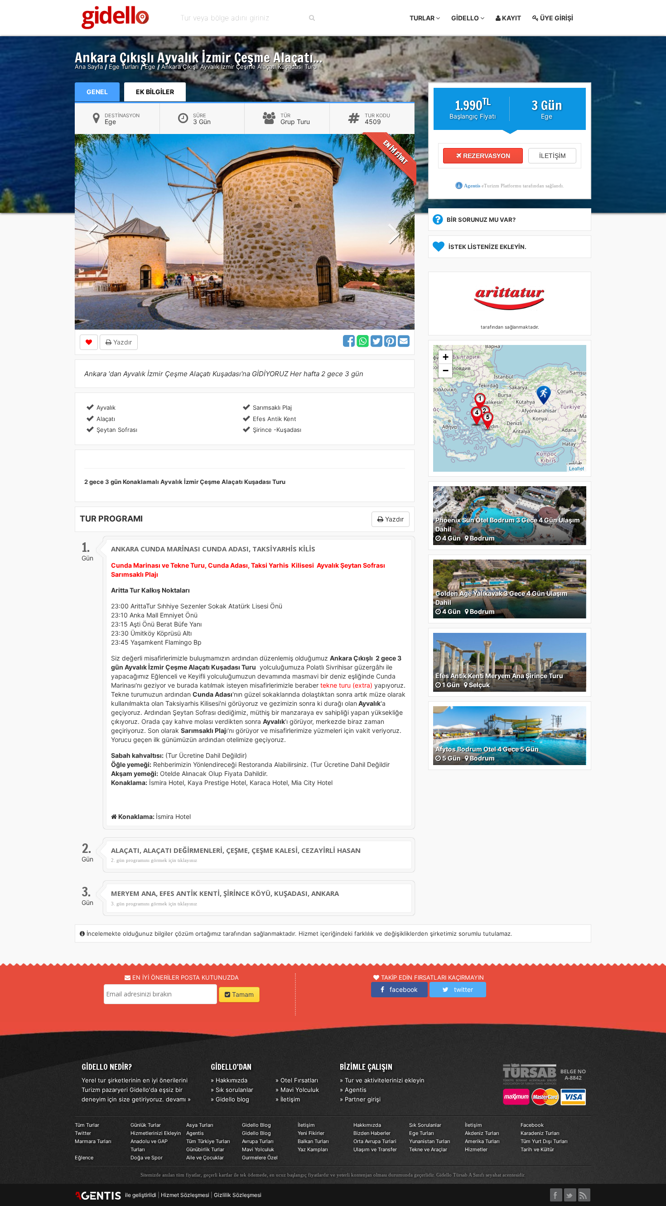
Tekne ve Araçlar (428, 1149)
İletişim (306, 1125)
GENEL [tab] (97, 92)
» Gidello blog (230, 1099)
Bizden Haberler (372, 1133)
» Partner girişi (360, 1099)
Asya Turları (199, 1125)
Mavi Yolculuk (258, 1149)
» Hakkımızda (229, 1080)
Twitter (83, 1133)
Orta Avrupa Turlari (374, 1141)
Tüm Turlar (87, 1125)
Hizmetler (476, 1149)
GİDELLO (465, 18)
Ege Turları (421, 1133)
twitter (461, 989)
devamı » (178, 1099)
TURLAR (423, 18)
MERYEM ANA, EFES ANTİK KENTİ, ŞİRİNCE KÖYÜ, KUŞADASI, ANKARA (225, 893)
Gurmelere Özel (260, 1157)
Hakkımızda (367, 1125)
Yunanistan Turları (429, 1141)
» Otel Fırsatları (296, 1080)
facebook (401, 989)
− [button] (446, 370)
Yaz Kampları (313, 1149)
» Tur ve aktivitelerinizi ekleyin (382, 1080)
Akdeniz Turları (482, 1133)
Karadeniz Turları (540, 1133)
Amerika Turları (482, 1141)
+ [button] (446, 357)
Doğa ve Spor (146, 1157)
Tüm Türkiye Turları (208, 1141)
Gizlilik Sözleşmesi (237, 1195)
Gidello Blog (256, 1125)
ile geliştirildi (138, 1195)
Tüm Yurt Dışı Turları (544, 1141)
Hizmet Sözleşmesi (185, 1195)
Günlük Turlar (145, 1125)
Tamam (242, 994)
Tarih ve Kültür (537, 1149)
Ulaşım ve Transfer (375, 1149)
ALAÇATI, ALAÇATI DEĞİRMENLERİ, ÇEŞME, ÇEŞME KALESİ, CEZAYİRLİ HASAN (236, 850)
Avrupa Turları (258, 1141)
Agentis (472, 185)
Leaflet (576, 468)
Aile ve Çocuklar (205, 1157)
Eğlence (84, 1157)
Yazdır (121, 342)
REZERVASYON (485, 155)
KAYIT (511, 18)
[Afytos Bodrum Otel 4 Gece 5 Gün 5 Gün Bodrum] (509, 735)
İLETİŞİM (552, 155)
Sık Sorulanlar (425, 1125)
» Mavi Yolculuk (297, 1089)
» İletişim (287, 1099)
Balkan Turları (313, 1141)
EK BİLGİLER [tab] (155, 92)
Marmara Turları (93, 1141)
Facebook (532, 1125)
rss (584, 1192)
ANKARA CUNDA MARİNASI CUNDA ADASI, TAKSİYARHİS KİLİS (213, 548)
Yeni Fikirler (311, 1133)
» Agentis (353, 1089)
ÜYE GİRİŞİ (556, 18)
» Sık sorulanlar (232, 1089)
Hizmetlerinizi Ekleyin (155, 1133)
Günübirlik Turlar (205, 1149)
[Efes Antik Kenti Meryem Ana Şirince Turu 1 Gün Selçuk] (509, 661)
